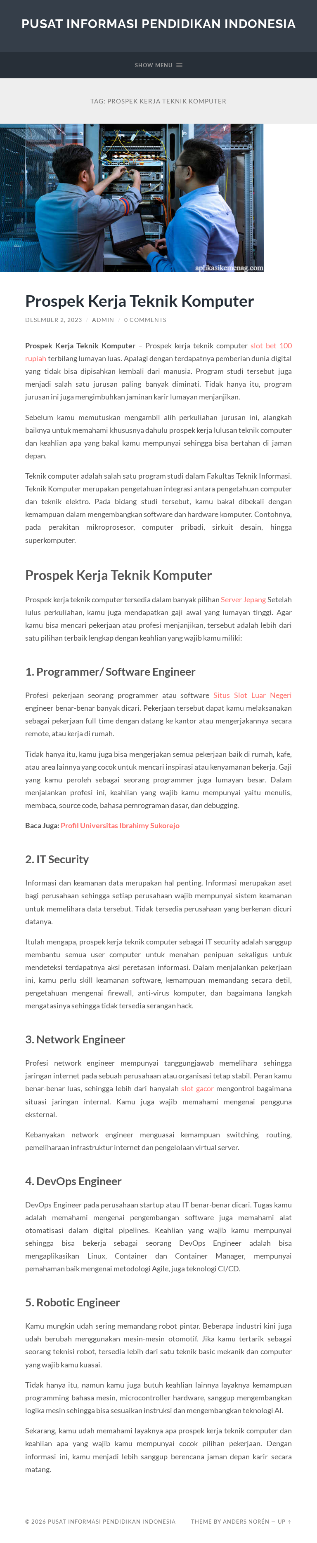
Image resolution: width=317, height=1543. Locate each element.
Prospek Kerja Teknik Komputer (139, 300)
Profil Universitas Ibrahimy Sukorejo (120, 825)
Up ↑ (285, 1521)
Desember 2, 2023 (53, 320)
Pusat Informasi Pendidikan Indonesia (158, 23)
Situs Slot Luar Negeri (252, 695)
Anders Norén (246, 1521)
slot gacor (197, 1088)
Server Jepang (243, 599)
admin (103, 320)
